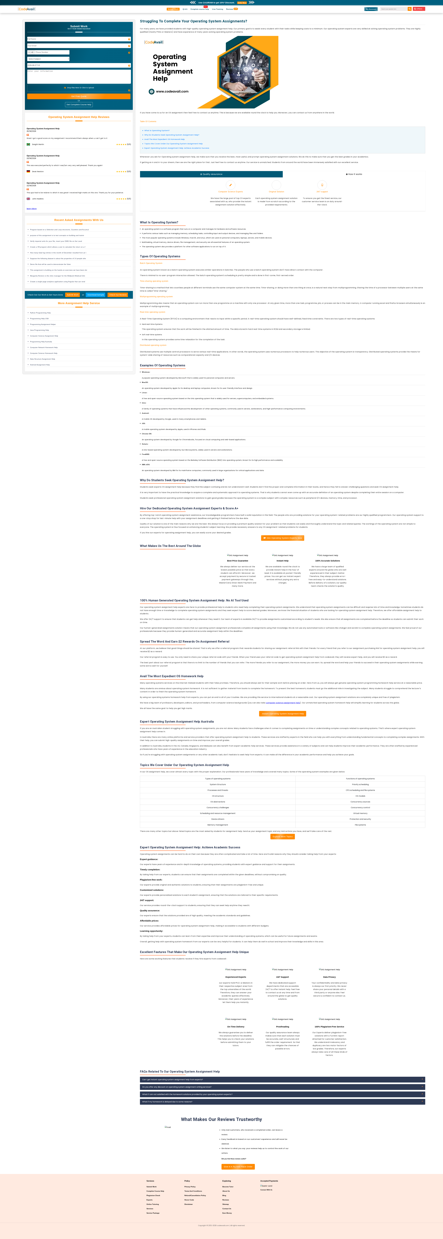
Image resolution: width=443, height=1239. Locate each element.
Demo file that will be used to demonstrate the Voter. (50, 264)
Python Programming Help (40, 313)
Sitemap (225, 1204)
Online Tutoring (153, 1204)
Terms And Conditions (193, 1191)
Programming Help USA (39, 318)
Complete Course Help (155, 1191)
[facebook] (261, 1194)
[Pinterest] (266, 1194)
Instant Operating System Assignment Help (282, 714)
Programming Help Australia (41, 342)
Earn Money (227, 1213)
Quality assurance (212, 174)
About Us (226, 1191)
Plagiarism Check (153, 1195)
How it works (355, 174)
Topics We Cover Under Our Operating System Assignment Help (173, 143)
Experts (150, 1200)
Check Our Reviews (118, 294)
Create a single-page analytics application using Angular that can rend (57, 282)
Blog (224, 1195)
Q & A (185, 9)
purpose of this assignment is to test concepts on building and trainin (57, 235)
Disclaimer (188, 1204)
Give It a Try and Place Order (238, 1167)
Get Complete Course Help (79, 104)
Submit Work (173, 9)
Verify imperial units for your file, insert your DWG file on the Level (56, 241)
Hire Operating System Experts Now (284, 538)
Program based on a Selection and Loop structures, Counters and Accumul (59, 230)
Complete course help (200, 9)
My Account (371, 9)
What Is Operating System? (157, 130)
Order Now (242, 3)
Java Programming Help (39, 330)
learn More (32, 208)
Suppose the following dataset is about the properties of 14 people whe (58, 258)
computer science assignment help (283, 702)
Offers (419, 9)
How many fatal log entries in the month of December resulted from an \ (58, 253)
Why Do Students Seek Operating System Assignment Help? (171, 135)
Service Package (153, 1213)
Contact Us (226, 1209)
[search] (411, 8)
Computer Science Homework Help (43, 353)
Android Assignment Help (40, 365)
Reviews (229, 9)
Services (150, 1209)
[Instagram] (270, 1194)
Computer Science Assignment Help (44, 336)
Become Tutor (227, 1187)
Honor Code (189, 1200)
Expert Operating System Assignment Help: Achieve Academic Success (176, 148)
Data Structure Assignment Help (42, 359)
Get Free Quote (79, 96)
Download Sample (95, 294)
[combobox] (31, 52)
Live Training (217, 9)
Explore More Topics (283, 836)
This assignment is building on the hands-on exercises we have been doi (58, 270)
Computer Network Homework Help (44, 347)
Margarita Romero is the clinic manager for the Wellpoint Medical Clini (57, 276)
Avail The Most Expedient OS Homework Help (164, 139)
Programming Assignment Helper (43, 324)
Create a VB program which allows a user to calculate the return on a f (57, 247)
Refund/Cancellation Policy (195, 1195)
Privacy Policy (190, 1187)
